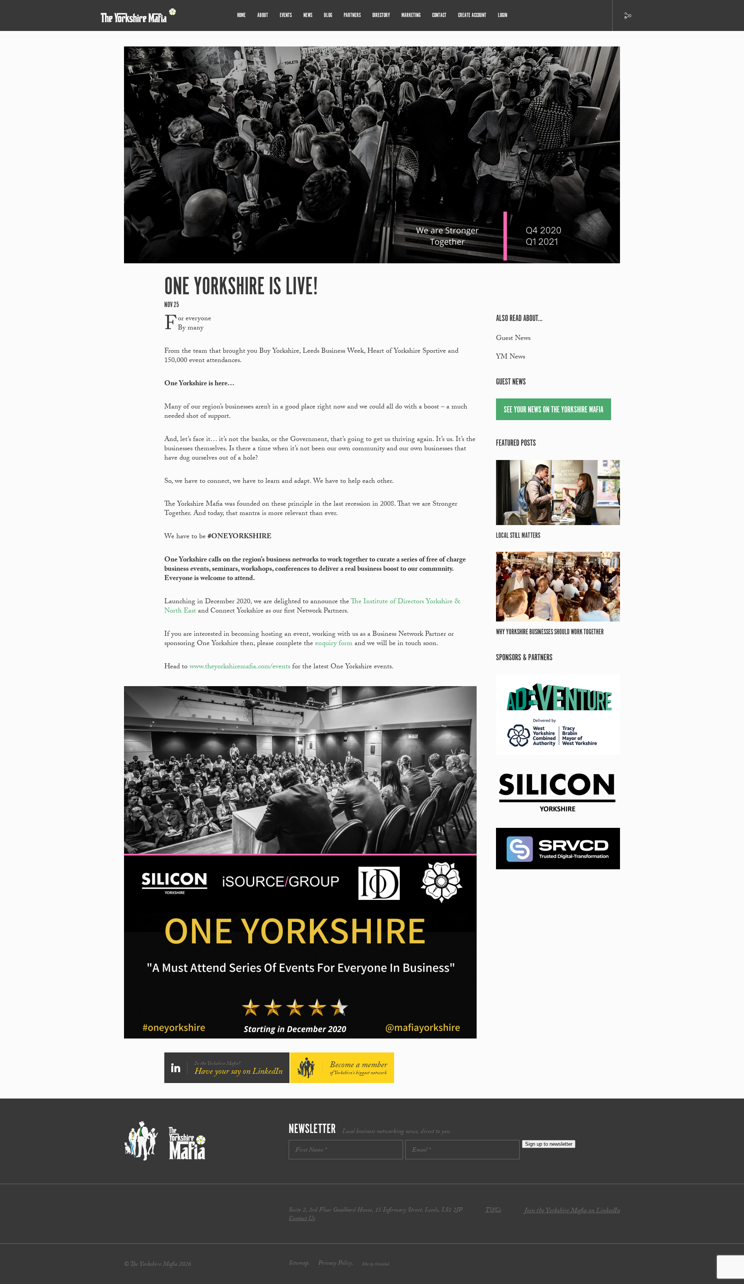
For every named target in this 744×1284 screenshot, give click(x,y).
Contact (439, 15)
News (307, 15)
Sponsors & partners (524, 657)
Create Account (472, 15)
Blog (328, 15)
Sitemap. (299, 1263)
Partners (352, 15)
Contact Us (302, 1219)
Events (286, 15)
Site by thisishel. (376, 1265)
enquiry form (334, 644)
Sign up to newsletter (548, 1144)
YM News (510, 358)
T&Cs (493, 1210)
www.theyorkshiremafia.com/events (239, 667)
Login (502, 15)
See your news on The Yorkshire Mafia (553, 409)
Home (241, 15)
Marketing (410, 15)
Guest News (513, 339)
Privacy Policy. (335, 1263)
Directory (381, 15)
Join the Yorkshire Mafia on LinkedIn (572, 1211)
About (262, 15)
